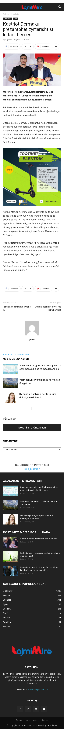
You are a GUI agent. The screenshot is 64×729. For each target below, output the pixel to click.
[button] (5, 7)
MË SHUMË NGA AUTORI (16, 359)
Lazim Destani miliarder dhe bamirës (38, 538)
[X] (36, 709)
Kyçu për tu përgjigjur (32, 427)
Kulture (36, 720)
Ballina (6, 14)
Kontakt (45, 720)
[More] (56, 46)
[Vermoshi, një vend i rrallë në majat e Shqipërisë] (10, 383)
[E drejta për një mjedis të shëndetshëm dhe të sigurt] (10, 556)
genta (9, 40)
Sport (15, 19)
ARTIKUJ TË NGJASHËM (16, 354)
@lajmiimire (32, 469)
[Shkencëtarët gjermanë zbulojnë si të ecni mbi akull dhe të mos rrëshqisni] (10, 369)
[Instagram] (28, 709)
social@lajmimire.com (38, 689)
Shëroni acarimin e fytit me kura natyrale (48, 308)
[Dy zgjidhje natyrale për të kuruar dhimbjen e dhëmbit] (10, 397)
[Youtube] (44, 709)
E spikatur (15, 14)
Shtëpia (19, 720)
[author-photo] (32, 335)
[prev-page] (29, 408)
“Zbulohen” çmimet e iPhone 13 (17, 308)
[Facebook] (20, 709)
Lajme (27, 720)
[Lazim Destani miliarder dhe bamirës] (10, 542)
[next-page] (34, 408)
